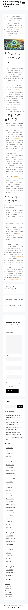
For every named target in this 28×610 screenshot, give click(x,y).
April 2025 (8, 493)
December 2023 (10, 538)
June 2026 (9, 453)
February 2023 (10, 567)
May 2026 (8, 456)
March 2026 (9, 462)
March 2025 (9, 496)
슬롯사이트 (16, 89)
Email (8, 364)
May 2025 (8, 490)
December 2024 (10, 504)
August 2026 (9, 447)
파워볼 (16, 176)
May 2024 (8, 524)
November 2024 (10, 507)
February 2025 (10, 499)
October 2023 (10, 544)
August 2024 (9, 516)
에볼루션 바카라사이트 (15, 279)
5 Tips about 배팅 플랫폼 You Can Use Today (12, 4)
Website (8, 373)
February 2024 (10, 533)
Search (7, 402)
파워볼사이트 (8, 588)
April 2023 (8, 561)
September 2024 (10, 513)
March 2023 (9, 564)
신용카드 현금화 (8, 596)
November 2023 (10, 541)
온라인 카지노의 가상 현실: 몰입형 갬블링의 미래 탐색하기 (14, 307)
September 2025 (10, 479)
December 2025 (10, 470)
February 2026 (10, 464)
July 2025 (8, 484)
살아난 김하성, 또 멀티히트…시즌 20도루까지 (13, 300)
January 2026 (9, 467)
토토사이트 (17, 138)
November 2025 (10, 473)
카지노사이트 (19, 27)
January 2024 (9, 535)
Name (8, 355)
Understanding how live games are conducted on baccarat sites (14, 417)
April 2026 (8, 459)
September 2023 (10, 547)
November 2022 (10, 572)
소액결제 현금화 (8, 594)
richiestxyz (8, 287)
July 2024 (8, 518)
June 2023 (9, 555)
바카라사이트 (8, 592)
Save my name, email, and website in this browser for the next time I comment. (14, 384)
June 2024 (9, 521)
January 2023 (9, 569)
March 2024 (9, 530)
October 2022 (10, 575)
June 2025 (9, 487)
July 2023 (8, 552)
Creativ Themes (18, 608)
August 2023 (9, 550)
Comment (9, 332)
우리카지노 (19, 233)
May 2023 (8, 558)
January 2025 (9, 501)
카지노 (12, 289)
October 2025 (10, 476)
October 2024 (10, 510)
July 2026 (8, 450)
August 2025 (9, 482)
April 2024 (8, 527)
